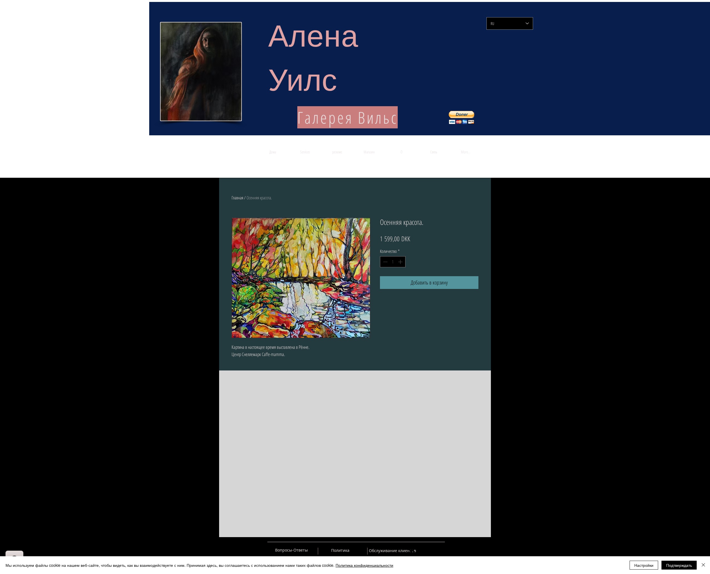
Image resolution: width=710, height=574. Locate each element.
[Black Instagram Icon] (441, 550)
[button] (461, 117)
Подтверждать (679, 565)
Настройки (643, 565)
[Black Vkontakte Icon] (411, 550)
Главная (237, 198)
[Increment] (401, 261)
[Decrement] (385, 261)
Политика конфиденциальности (364, 565)
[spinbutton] (393, 261)
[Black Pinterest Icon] (431, 550)
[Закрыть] (703, 565)
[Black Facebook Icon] (421, 550)
